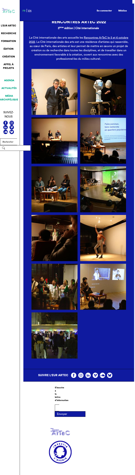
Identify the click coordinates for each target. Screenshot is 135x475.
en (29, 11)
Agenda (9, 80)
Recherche (8, 33)
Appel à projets (8, 66)
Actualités (9, 88)
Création (8, 56)
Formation (8, 41)
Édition (9, 49)
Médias (122, 11)
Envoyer (62, 414)
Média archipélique (9, 98)
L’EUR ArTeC (8, 25)
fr (23, 11)
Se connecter (104, 11)
